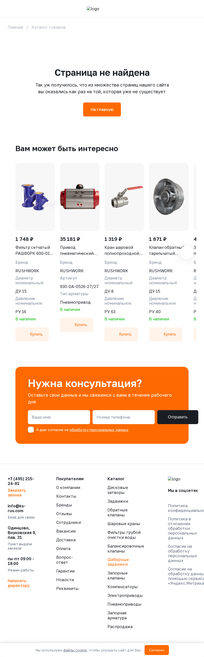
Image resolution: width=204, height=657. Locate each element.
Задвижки (117, 501)
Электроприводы (125, 595)
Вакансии (66, 531)
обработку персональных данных (98, 430)
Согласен (156, 650)
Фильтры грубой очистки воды (124, 535)
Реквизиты (67, 588)
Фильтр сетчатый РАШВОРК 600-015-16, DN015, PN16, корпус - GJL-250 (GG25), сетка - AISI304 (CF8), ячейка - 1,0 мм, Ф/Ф (34, 250)
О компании (68, 487)
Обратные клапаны (117, 512)
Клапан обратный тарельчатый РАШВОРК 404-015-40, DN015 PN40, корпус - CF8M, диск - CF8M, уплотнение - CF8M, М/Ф (169, 250)
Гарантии (65, 570)
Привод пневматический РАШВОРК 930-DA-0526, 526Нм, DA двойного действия (80, 250)
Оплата (63, 548)
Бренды (64, 504)
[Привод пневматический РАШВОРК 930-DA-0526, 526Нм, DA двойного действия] (80, 197)
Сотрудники (68, 522)
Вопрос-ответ (64, 560)
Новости (65, 579)
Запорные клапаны (117, 575)
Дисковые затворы (117, 490)
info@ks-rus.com (17, 508)
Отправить (178, 417)
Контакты (66, 496)
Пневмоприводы (124, 604)
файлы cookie (75, 650)
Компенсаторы (122, 586)
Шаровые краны (123, 523)
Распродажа (120, 626)
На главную (102, 109)
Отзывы (64, 513)
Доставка (66, 539)
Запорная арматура (117, 615)
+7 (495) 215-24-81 (21, 481)
